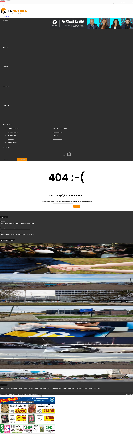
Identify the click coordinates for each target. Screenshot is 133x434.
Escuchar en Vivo (9, 124)
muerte (49, 388)
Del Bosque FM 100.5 (12, 142)
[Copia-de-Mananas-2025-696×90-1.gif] (91, 28)
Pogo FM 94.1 (11, 139)
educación (25, 388)
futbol (41, 388)
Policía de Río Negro (79, 388)
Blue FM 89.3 (56, 135)
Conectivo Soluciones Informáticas (32, 394)
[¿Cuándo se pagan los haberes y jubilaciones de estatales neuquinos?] (66, 297)
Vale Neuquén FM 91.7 (57, 132)
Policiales (6, 47)
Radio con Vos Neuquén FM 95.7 (60, 128)
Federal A (36, 388)
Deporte (20, 388)
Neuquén (64, 388)
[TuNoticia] (13, 13)
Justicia (45, 388)
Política (5, 66)
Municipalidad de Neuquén (56, 388)
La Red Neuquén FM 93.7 (13, 128)
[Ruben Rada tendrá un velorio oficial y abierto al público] (66, 250)
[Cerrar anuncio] (40, 396)
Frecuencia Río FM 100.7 (13, 132)
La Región (6, 20)
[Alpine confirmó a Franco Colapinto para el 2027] (66, 329)
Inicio (4, 18)
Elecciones (31, 388)
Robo (86, 388)
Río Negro (90, 388)
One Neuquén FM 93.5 (12, 135)
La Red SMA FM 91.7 (57, 139)
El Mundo (6, 105)
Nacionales (6, 86)
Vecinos (99, 388)
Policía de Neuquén (71, 388)
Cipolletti (7, 388)
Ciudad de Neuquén (14, 388)
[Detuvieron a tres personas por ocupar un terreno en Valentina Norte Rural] (66, 361)
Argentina (2, 388)
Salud (95, 388)
